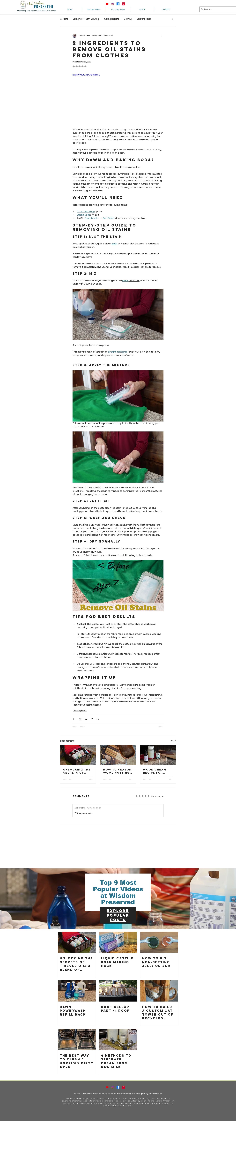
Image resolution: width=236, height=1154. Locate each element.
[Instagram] (112, 3)
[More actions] (162, 35)
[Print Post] (98, 719)
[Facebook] (118, 3)
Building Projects (111, 19)
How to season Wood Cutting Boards (117, 771)
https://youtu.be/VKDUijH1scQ (86, 74)
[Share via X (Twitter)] (80, 719)
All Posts (64, 19)
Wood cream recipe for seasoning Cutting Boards (154, 771)
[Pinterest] (123, 3)
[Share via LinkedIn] (86, 719)
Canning (128, 19)
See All (173, 740)
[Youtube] (107, 3)
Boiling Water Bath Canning (86, 19)
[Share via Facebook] (74, 719)
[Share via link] (92, 719)
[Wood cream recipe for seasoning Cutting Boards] (158, 755)
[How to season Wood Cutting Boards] (118, 755)
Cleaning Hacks (144, 19)
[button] (172, 19)
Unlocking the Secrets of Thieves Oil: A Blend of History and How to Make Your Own (77, 771)
